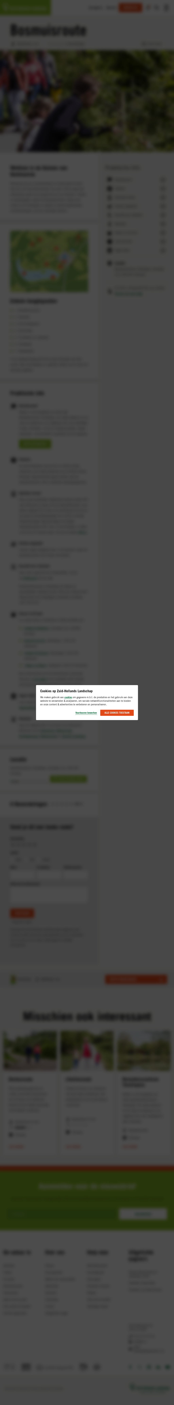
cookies (68, 697)
